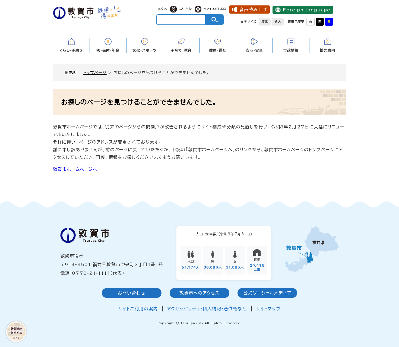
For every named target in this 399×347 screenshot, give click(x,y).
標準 (264, 21)
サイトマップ (268, 309)
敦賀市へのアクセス (199, 293)
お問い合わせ (132, 293)
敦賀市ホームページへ (75, 169)
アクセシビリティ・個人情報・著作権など (207, 309)
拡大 (277, 21)
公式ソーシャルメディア (267, 293)
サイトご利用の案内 (138, 309)
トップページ (95, 73)
